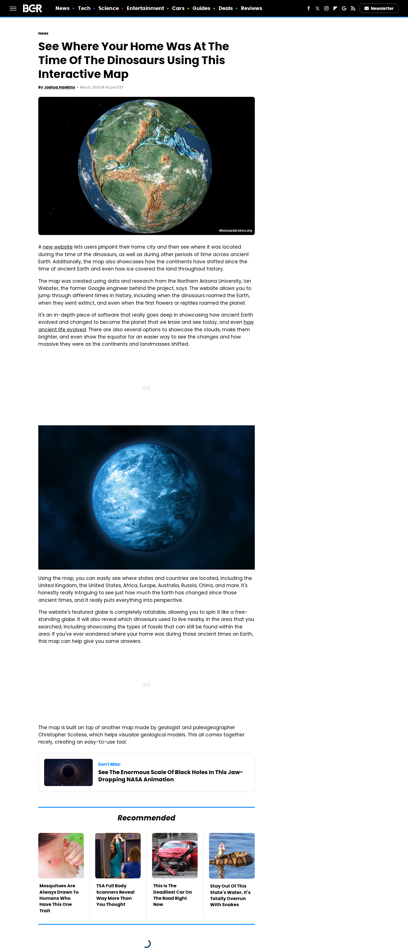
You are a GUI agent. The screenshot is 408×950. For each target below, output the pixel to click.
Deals (226, 8)
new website (58, 247)
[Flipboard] (335, 8)
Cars (178, 8)
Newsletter (382, 8)
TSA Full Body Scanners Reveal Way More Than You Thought (115, 895)
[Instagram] (326, 8)
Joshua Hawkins (59, 87)
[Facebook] (308, 8)
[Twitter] (317, 8)
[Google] (344, 8)
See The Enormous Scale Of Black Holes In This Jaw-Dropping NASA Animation (170, 776)
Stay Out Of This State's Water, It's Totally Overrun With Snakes (230, 895)
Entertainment (145, 8)
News (63, 8)
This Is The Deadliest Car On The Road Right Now (172, 895)
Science (109, 8)
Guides (202, 8)
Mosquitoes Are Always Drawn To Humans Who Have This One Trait (59, 898)
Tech (84, 8)
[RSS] (353, 8)
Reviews (251, 8)
